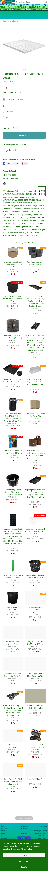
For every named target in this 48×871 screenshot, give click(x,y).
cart (2, 836)
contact (4, 838)
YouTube (24, 833)
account (4, 828)
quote (3, 833)
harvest (19, 9)
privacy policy (42, 836)
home (3, 826)
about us (44, 826)
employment (42, 838)
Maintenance (21, 7)
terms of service (41, 833)
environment (37, 9)
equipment (36, 7)
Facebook (24, 826)
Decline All (23, 861)
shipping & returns (40, 831)
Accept (24, 855)
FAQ (45, 828)
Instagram (24, 828)
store (3, 831)
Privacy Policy (26, 849)
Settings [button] (24, 866)
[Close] (44, 843)
